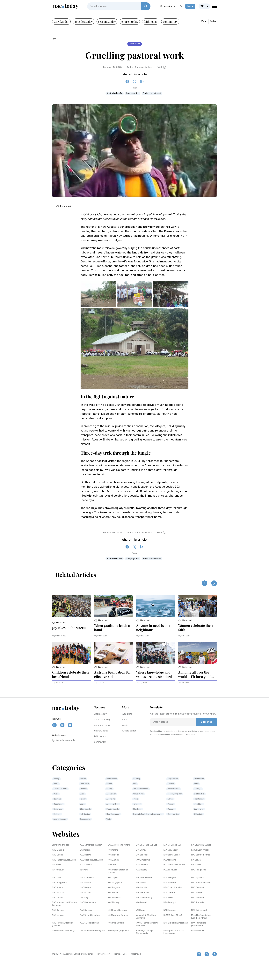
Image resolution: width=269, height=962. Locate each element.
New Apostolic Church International (174, 932)
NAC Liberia (57, 855)
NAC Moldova (197, 898)
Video (204, 21)
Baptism (57, 814)
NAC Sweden (170, 910)
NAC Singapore (115, 883)
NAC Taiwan (141, 883)
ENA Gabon (85, 850)
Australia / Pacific (114, 93)
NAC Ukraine (58, 915)
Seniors (83, 779)
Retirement (58, 809)
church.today (129, 21)
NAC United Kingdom (90, 915)
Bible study (198, 814)
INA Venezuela (170, 870)
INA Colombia (142, 865)
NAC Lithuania (114, 898)
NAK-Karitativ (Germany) (63, 931)
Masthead (136, 954)
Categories (166, 6)
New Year (57, 799)
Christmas (137, 809)
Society (109, 789)
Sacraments (199, 809)
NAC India (56, 878)
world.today (61, 21)
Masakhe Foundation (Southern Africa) (201, 916)
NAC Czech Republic (173, 888)
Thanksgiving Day (175, 794)
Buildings (197, 789)
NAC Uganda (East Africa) (91, 860)
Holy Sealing (85, 814)
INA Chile (112, 865)
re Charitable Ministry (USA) (92, 931)
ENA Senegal (142, 855)
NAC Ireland (57, 898)
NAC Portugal (170, 902)
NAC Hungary (197, 893)
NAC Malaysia (170, 878)
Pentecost (137, 804)
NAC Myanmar (197, 878)
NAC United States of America (118, 871)
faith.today (150, 21)
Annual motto (138, 794)
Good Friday (58, 804)
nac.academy (197, 931)
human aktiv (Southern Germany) (146, 916)
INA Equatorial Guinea (201, 845)
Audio (213, 21)
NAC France (113, 893)
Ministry (171, 804)
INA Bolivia (196, 860)
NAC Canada (86, 865)
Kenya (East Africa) (200, 850)
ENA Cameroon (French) (119, 845)
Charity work (199, 779)
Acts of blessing (60, 819)
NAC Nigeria (113, 855)
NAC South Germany (117, 910)
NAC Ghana (113, 850)
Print (159, 67)
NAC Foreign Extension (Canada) (62, 924)
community (170, 21)
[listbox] (204, 6)
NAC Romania (197, 902)
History (57, 779)
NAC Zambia (113, 860)
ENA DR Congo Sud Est (146, 845)
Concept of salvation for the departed (148, 814)
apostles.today (84, 21)
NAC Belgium (86, 888)
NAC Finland (85, 893)
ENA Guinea (141, 850)
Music (56, 794)
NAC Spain (140, 910)
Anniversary (111, 794)
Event (82, 794)
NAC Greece (169, 893)
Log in (190, 6)
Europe (109, 784)
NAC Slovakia (58, 910)
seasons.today (107, 21)
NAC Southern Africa (200, 855)
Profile (135, 799)
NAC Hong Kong (198, 870)
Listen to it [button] (66, 206)
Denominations (174, 789)
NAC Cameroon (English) (91, 845)
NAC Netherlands (88, 902)
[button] (59, 622)
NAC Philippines (59, 883)
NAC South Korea (144, 878)
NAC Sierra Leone (172, 855)
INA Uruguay (141, 870)
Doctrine (171, 809)
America (171, 784)
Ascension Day (112, 804)
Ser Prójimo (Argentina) (118, 931)
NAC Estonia (58, 893)
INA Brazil (56, 865)
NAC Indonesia (87, 878)
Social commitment (152, 93)
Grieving (136, 779)
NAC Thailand (170, 883)
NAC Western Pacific (200, 883)
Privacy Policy (103, 954)
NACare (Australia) (116, 923)
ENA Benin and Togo (61, 845)
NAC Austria (57, 888)
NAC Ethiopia (58, 850)
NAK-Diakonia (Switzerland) (176, 923)
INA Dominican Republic (174, 865)
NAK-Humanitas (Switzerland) (198, 924)
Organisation (173, 779)
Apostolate (110, 799)
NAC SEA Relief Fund (89, 923)
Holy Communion (113, 814)
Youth (108, 819)
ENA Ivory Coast (171, 850)
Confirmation (199, 794)
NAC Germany (142, 893)
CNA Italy (84, 898)
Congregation (132, 93)
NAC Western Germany (118, 915)
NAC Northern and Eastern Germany (64, 904)
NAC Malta (168, 898)
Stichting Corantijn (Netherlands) (144, 932)
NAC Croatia (141, 888)
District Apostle (112, 809)
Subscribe (206, 722)
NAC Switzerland (199, 910)
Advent (170, 799)
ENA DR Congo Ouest (173, 845)
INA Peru (84, 870)
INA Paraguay (58, 870)
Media (56, 784)
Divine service (173, 814)
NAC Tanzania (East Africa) (64, 860)
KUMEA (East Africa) (173, 915)
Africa (196, 784)
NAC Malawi (85, 855)
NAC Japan (113, 878)
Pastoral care (111, 779)
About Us (127, 714)
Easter (82, 804)
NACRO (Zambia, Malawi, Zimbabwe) (147, 924)
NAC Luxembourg (144, 898)
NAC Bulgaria (114, 888)
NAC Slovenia (86, 910)
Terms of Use (120, 954)
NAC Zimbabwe (143, 860)
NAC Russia (85, 883)
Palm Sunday (199, 799)
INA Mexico (196, 865)
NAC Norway (113, 902)
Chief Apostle (85, 809)
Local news (84, 784)
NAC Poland (141, 902)
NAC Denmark (197, 888)
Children (83, 789)
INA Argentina (170, 860)
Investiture (198, 804)
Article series (129, 731)
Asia (135, 784)
